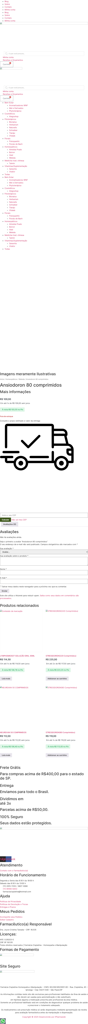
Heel (11, 155)
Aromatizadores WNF (18, 105)
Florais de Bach (15, 144)
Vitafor (12, 171)
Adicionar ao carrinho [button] (57, 678)
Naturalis (13, 127)
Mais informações (15, 391)
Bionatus (13, 122)
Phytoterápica (15, 111)
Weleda (12, 158)
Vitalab (12, 136)
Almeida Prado (15, 149)
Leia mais (6, 678)
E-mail (3, 578)
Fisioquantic (14, 141)
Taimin (12, 163)
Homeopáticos (11, 147)
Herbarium (13, 125)
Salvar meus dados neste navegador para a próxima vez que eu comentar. (34, 586)
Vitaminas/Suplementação (16, 166)
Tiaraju (12, 133)
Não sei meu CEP (19, 520)
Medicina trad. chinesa (14, 160)
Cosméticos (10, 113)
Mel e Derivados (16, 108)
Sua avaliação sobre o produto (14, 556)
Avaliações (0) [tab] (9, 524)
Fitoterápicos (10, 119)
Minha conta (10, 10)
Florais (7, 138)
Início (2, 379)
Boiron (12, 152)
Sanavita (13, 169)
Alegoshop (13, 116)
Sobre (7, 4)
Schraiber (13, 130)
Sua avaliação (7, 548)
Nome (3, 569)
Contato (8, 7)
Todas (7, 174)
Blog (6, 1)
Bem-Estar (9, 102)
